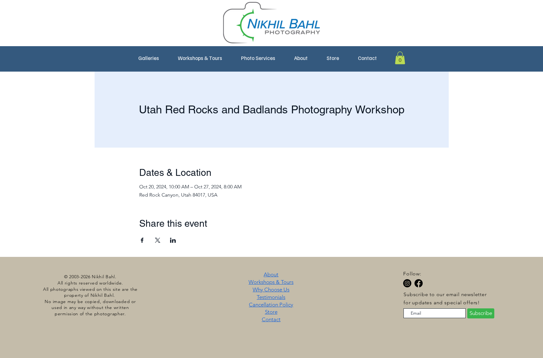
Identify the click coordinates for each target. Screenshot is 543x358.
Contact (271, 319)
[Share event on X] (158, 240)
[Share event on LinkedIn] (173, 240)
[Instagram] (407, 283)
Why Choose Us (271, 289)
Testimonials (271, 297)
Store (271, 312)
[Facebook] (418, 283)
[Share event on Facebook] (142, 240)
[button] (200, 58)
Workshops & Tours (271, 282)
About (271, 274)
